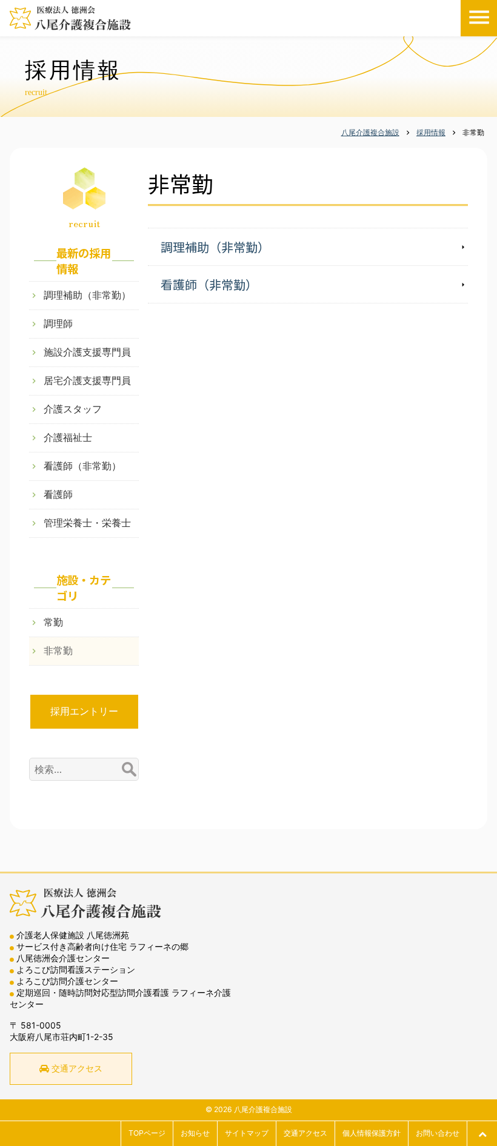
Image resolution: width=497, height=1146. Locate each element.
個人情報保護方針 (371, 1133)
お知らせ (195, 1133)
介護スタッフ (73, 409)
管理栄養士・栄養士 (87, 523)
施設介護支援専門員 (87, 352)
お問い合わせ (437, 1133)
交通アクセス (77, 1068)
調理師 (58, 323)
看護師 (58, 494)
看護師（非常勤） (209, 284)
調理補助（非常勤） (215, 247)
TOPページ (146, 1133)
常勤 (53, 622)
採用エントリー (84, 711)
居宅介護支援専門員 (87, 380)
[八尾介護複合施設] (70, 18)
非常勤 (58, 650)
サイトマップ (247, 1133)
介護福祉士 (68, 437)
